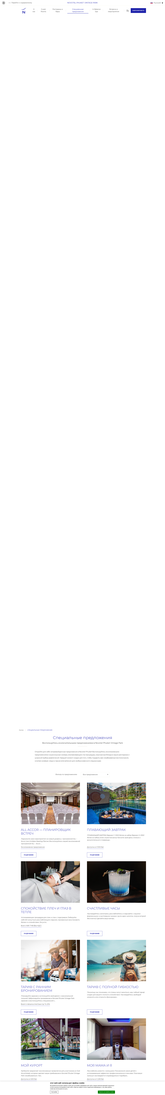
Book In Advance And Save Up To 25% (35, 1004)
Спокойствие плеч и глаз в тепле (46, 910)
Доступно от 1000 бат (95, 847)
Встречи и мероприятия (113, 10)
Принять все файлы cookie (106, 1092)
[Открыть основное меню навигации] (128, 10)
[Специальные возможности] (4, 3)
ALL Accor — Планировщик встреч (46, 831)
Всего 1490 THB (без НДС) (31, 926)
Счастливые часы (103, 908)
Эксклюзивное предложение (33, 847)
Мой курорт (31, 1065)
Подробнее (28, 855)
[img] (23, 10)
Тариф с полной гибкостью (112, 987)
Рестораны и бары (58, 10)
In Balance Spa (96, 10)
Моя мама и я (99, 1065)
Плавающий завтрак (106, 830)
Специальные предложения (78, 10)
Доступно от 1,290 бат (95, 1079)
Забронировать (138, 10)
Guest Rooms (43, 10)
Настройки (54, 1092)
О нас (33, 10)
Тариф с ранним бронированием (36, 988)
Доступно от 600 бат (29, 1079)
